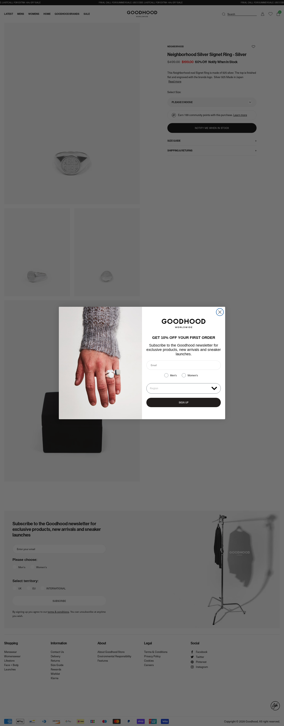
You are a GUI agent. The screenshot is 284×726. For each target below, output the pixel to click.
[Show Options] (214, 388)
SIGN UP (183, 402)
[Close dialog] (219, 312)
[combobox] (180, 388)
